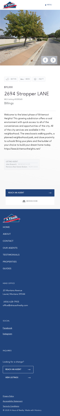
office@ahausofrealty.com (15, 305)
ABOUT (7, 233)
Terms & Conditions (11, 406)
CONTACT (8, 240)
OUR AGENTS (10, 247)
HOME (6, 227)
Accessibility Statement (12, 401)
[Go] (45, 60)
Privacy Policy (8, 396)
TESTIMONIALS (11, 254)
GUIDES (7, 268)
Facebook (7, 328)
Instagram (7, 334)
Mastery (37, 410)
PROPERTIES (10, 261)
